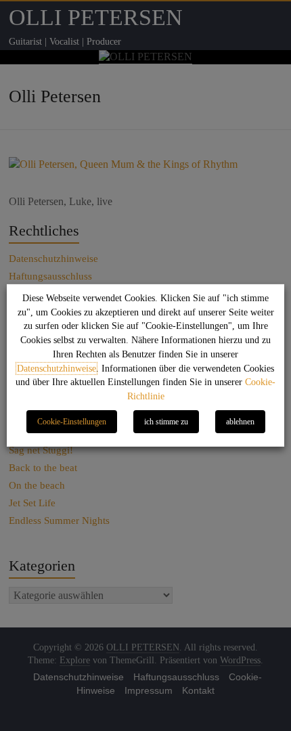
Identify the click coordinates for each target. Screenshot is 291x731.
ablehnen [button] (240, 421)
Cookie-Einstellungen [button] (71, 421)
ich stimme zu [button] (166, 421)
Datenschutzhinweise (56, 368)
